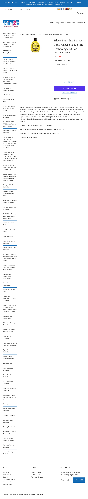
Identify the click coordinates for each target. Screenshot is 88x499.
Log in (22, 9)
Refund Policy (36, 475)
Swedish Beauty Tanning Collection (8, 439)
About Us (6, 472)
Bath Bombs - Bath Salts (8, 100)
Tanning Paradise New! (10, 427)
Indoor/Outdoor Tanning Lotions (8, 284)
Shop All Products (9, 479)
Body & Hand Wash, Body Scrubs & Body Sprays (9, 108)
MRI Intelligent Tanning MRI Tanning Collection (10, 344)
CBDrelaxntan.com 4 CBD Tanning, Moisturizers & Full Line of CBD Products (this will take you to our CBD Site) (10, 142)
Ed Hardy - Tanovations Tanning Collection (10, 201)
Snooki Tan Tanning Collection (9, 409)
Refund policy (7, 484)
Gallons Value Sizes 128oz (9, 230)
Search (5, 477)
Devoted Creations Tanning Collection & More (9, 194)
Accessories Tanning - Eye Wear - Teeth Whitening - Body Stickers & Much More (10, 80)
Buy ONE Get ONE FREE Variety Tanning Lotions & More (9, 124)
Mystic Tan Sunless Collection (8, 351)
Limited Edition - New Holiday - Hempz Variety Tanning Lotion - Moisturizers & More (10, 308)
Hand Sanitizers (8, 236)
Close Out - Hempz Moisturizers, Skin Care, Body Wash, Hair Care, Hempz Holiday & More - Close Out (10, 156)
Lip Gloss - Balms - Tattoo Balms (8, 317)
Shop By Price (10, 404)
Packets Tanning (8, 363)
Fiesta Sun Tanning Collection (8, 224)
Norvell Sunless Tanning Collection (8, 357)
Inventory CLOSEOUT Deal (9, 291)
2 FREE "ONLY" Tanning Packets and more (9, 53)
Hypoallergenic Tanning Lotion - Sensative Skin (8, 276)
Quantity (56, 70)
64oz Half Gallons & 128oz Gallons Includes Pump (10, 70)
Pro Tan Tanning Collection (8, 382)
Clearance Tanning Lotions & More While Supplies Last (9, 167)
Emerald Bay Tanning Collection (9, 208)
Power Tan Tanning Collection (8, 376)
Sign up (28, 9)
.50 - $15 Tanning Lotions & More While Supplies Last (9, 62)
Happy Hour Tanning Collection (9, 242)
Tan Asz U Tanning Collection (8, 446)
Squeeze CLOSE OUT (9, 415)
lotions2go (15, 494)
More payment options (69, 93)
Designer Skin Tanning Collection (10, 186)
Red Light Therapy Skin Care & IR (10, 389)
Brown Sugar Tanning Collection (9, 116)
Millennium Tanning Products (9, 324)
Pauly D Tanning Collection (8, 369)
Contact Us (7, 475)
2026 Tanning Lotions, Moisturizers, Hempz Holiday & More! (9, 35)
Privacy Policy (36, 472)
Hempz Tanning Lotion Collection (9, 249)
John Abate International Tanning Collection (9, 298)
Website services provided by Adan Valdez (31, 494)
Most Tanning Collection (7, 337)
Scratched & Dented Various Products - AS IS (9, 397)
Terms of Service (9, 482)
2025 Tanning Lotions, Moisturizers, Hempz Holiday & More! (9, 44)
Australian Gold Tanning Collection (8, 89)
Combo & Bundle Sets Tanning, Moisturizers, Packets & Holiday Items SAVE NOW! (9, 177)
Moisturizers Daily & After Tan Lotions (9, 330)
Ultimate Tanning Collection (8, 453)
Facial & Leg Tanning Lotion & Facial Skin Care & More (9, 216)
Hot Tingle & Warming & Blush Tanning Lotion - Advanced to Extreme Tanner (10, 258)
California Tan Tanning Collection (9, 132)
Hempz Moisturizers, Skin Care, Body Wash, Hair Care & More (10, 267)
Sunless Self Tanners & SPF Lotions (10, 432)
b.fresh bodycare (8, 95)
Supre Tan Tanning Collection (8, 421)
